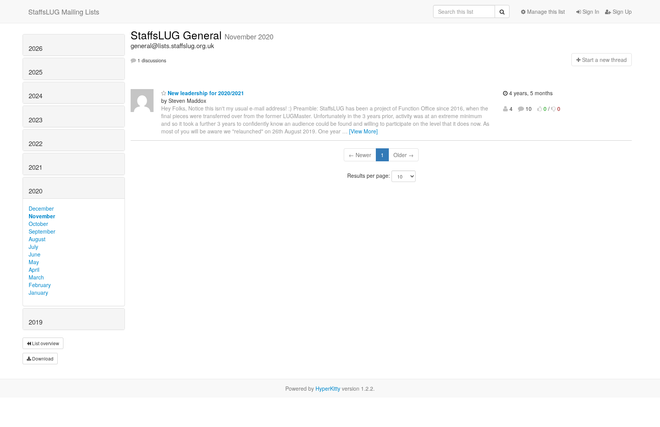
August (37, 239)
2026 (35, 48)
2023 (35, 119)
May (34, 262)
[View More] (363, 131)
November (42, 216)
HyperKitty (327, 388)
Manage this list (545, 11)
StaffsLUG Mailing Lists (63, 11)
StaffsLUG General (178, 34)
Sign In (590, 11)
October (38, 223)
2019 (35, 321)
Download (42, 358)
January (38, 292)
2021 (35, 167)
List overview (45, 343)
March (36, 277)
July (33, 246)
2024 (35, 95)
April (34, 269)
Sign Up (621, 11)
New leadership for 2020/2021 (205, 93)
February (40, 285)
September (42, 231)
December (41, 208)
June (34, 254)
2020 (35, 190)
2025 (35, 71)
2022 (35, 143)
